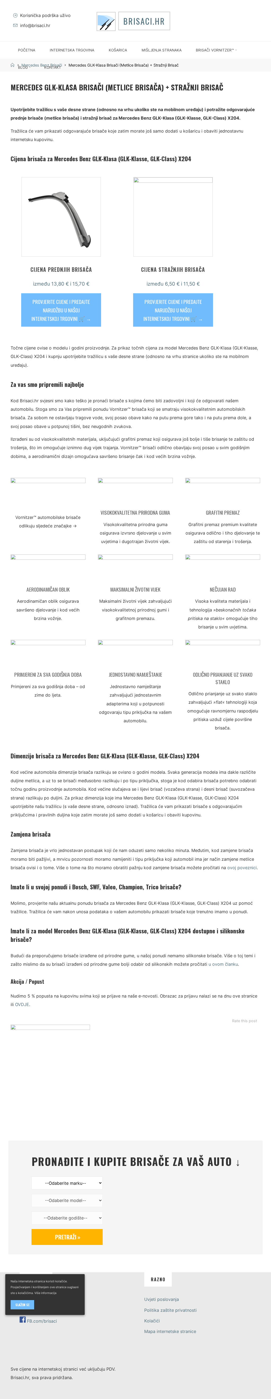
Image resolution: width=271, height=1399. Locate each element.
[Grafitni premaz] (223, 493)
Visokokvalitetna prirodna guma (135, 513)
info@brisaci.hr (35, 25)
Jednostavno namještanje (135, 675)
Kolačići (152, 1320)
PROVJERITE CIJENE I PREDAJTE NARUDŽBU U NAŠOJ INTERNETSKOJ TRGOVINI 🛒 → (61, 310)
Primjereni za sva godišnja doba (48, 675)
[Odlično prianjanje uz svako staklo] (223, 655)
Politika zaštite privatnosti (170, 1310)
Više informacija (45, 1293)
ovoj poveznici (242, 867)
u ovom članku (223, 964)
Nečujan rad (223, 589)
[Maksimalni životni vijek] (135, 569)
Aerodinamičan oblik (48, 589)
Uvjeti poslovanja (161, 1299)
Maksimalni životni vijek (135, 589)
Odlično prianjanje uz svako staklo (223, 678)
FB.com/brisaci (42, 1321)
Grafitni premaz (223, 513)
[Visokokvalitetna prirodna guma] (135, 493)
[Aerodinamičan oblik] (48, 569)
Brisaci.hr (144, 21)
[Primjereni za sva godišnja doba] (48, 655)
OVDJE (22, 1004)
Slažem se (22, 1304)
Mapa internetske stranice (170, 1331)
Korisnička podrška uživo (45, 15)
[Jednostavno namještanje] (135, 655)
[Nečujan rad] (223, 569)
